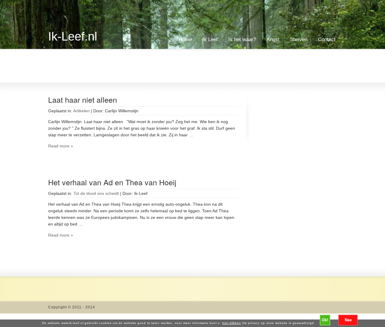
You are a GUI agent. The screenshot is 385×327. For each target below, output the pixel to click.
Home (185, 39)
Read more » (60, 146)
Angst (272, 39)
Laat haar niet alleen (82, 99)
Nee (348, 320)
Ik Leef (210, 39)
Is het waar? (242, 39)
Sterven (298, 39)
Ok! (325, 320)
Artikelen (81, 110)
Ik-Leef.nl (72, 36)
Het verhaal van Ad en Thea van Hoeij (112, 182)
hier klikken (231, 323)
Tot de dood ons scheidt (96, 193)
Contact (326, 39)
